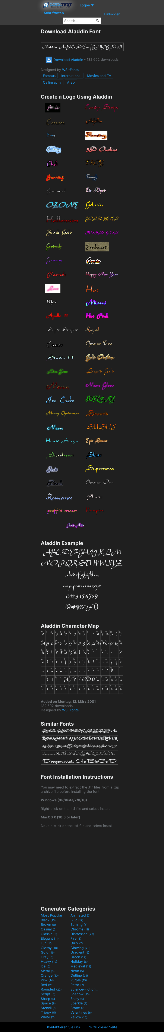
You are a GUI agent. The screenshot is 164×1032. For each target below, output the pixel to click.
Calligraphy (52, 82)
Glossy (49, 948)
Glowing (80, 948)
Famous (49, 76)
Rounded (51, 989)
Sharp (48, 999)
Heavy (49, 961)
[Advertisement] (20, 92)
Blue (76, 920)
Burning (79, 924)
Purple (78, 980)
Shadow (80, 994)
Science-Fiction (84, 989)
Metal (48, 971)
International (71, 76)
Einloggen (112, 14)
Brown (48, 924)
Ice (45, 966)
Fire (75, 938)
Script (48, 994)
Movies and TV (99, 76)
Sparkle (78, 1003)
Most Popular (51, 915)
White (48, 1017)
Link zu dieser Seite (101, 1027)
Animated (80, 915)
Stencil (49, 1008)
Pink (47, 980)
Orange (50, 975)
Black (48, 920)
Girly (76, 943)
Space (48, 1003)
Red (47, 985)
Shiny (77, 999)
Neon (77, 971)
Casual (49, 929)
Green (78, 957)
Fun (47, 943)
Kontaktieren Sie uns (63, 1027)
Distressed (82, 934)
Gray (47, 957)
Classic (49, 934)
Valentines (81, 1012)
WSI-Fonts (70, 70)
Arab (71, 82)
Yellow (78, 1017)
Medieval (80, 966)
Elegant (50, 938)
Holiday (79, 961)
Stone (77, 1008)
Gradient (79, 952)
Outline (79, 975)
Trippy (48, 1012)
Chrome (79, 929)
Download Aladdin (67, 60)
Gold (48, 952)
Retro (77, 985)
